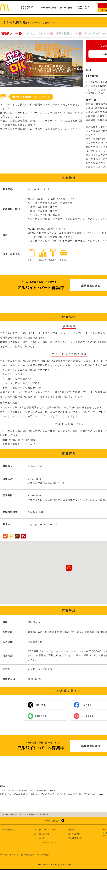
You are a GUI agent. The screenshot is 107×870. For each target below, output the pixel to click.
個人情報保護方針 (28, 855)
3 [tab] (41, 89)
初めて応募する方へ (75, 838)
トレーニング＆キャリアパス (83, 7)
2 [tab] (37, 89)
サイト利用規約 (43, 855)
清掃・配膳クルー (67, 33)
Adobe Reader (98, 794)
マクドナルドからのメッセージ (25, 7)
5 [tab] (49, 89)
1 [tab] (33, 89)
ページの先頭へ (52, 820)
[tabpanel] (41, 63)
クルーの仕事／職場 (47, 8)
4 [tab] (45, 89)
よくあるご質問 (74, 834)
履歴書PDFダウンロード (46, 790)
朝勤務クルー (9, 33)
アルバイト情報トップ (8, 830)
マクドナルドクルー (36, 33)
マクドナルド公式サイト (9, 855)
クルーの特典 (66, 8)
